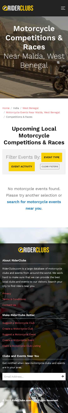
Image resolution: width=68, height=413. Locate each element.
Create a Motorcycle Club (17, 328)
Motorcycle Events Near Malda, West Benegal (33, 112)
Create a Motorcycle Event (18, 340)
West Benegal (30, 108)
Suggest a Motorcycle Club (18, 322)
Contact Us (9, 304)
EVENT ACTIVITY (21, 166)
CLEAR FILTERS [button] (50, 166)
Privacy (6, 293)
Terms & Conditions (14, 299)
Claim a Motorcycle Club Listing (21, 345)
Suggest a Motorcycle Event (19, 334)
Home (5, 108)
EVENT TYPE (51, 157)
